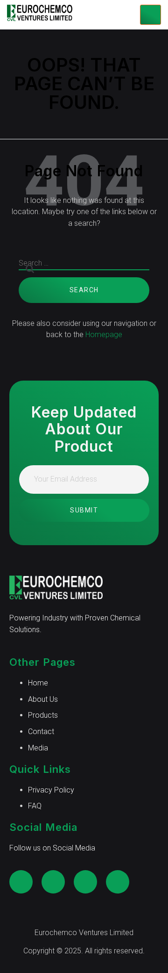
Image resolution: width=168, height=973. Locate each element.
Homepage (103, 334)
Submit (84, 510)
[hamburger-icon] (150, 15)
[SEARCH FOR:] (84, 267)
